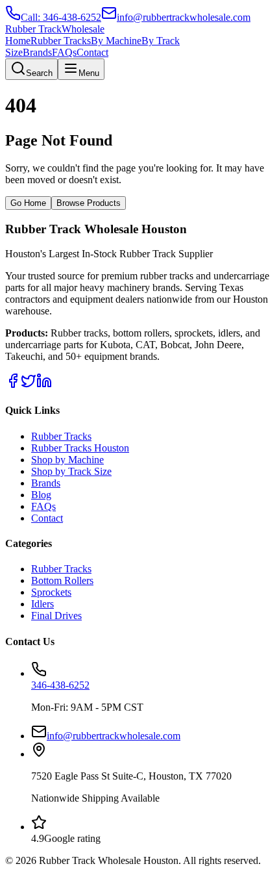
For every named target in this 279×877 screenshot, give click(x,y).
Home (17, 40)
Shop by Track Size (71, 471)
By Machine (116, 40)
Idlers (42, 603)
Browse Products (88, 203)
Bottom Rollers (62, 580)
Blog (41, 494)
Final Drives (56, 615)
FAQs (64, 52)
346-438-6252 (60, 685)
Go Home (28, 203)
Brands (37, 52)
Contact (92, 52)
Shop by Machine (67, 459)
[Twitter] (28, 384)
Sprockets (51, 592)
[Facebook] (13, 384)
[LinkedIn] (44, 384)
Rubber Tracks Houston (80, 447)
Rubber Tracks (60, 40)
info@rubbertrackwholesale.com (113, 735)
